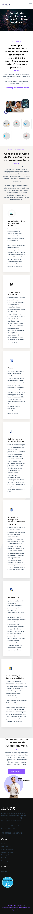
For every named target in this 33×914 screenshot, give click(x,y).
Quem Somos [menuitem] (6, 846)
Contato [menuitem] (4, 871)
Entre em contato (16, 771)
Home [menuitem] (3, 843)
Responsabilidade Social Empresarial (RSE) (16, 908)
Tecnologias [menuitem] (5, 861)
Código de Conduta (16, 910)
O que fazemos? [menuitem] (7, 849)
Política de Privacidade (16, 905)
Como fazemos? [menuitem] (7, 852)
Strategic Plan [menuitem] (6, 855)
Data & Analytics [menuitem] (7, 858)
